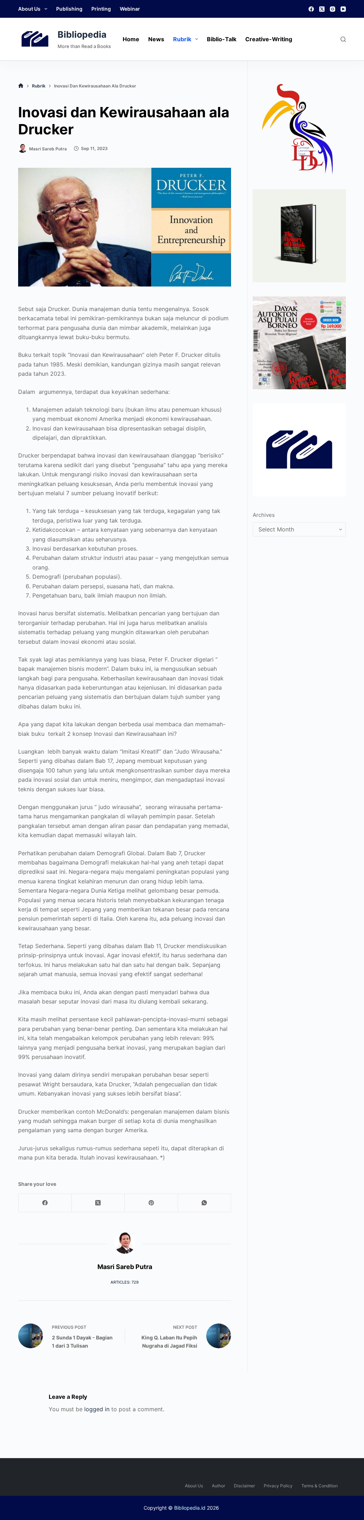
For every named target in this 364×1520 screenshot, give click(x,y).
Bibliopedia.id (189, 1508)
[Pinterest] (151, 1203)
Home (131, 39)
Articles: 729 (125, 1282)
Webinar (130, 9)
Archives (264, 515)
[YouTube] (343, 9)
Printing (101, 9)
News (156, 39)
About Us (29, 9)
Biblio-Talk (221, 39)
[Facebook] (311, 9)
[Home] (20, 86)
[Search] (343, 39)
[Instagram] (332, 9)
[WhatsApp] (204, 1203)
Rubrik (182, 39)
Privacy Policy (278, 1485)
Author (218, 1485)
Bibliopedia (82, 34)
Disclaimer (244, 1485)
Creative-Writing (268, 39)
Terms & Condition (319, 1485)
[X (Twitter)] (322, 9)
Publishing (69, 9)
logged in (96, 1409)
